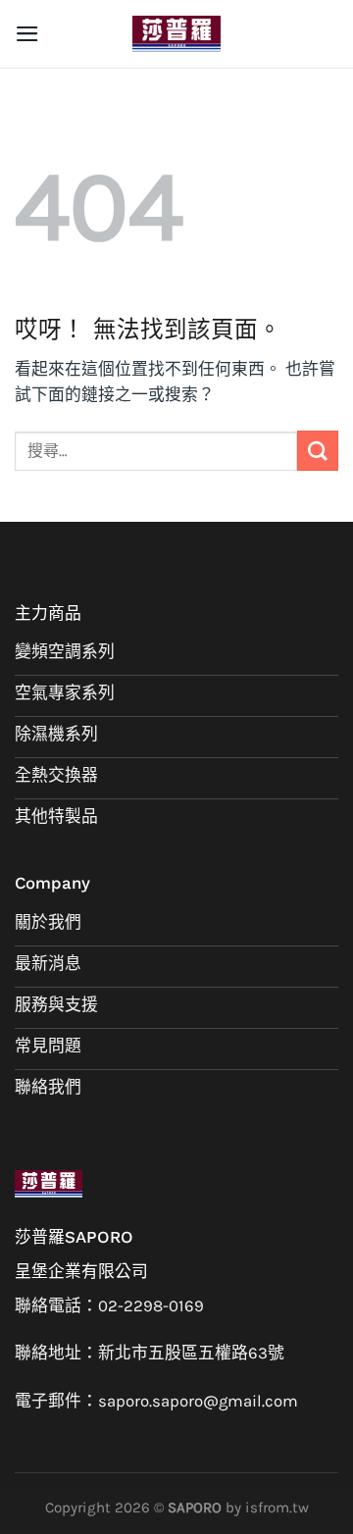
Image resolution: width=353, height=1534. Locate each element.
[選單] (27, 34)
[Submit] (317, 451)
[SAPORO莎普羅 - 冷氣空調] (176, 34)
